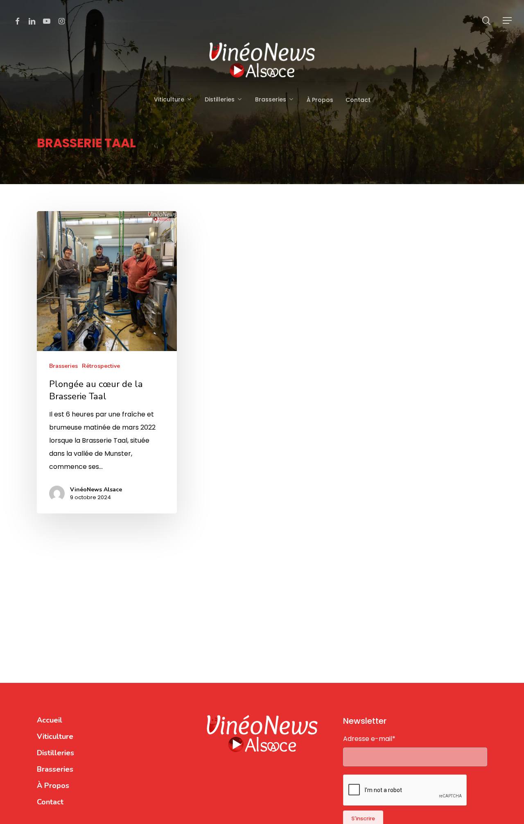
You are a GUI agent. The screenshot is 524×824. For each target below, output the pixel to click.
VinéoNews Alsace (96, 489)
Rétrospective (101, 366)
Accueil (49, 720)
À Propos (53, 785)
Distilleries (55, 753)
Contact (50, 802)
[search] (486, 20)
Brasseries (63, 366)
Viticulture (55, 736)
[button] (508, 20)
